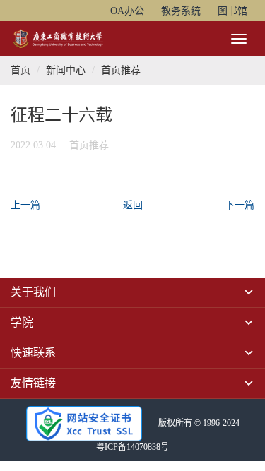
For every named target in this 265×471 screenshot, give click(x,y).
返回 (133, 205)
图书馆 (232, 11)
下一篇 (239, 205)
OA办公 (127, 11)
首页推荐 (121, 70)
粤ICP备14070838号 (132, 447)
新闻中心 (66, 70)
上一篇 (25, 205)
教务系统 (181, 11)
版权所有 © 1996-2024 (199, 423)
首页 (20, 70)
